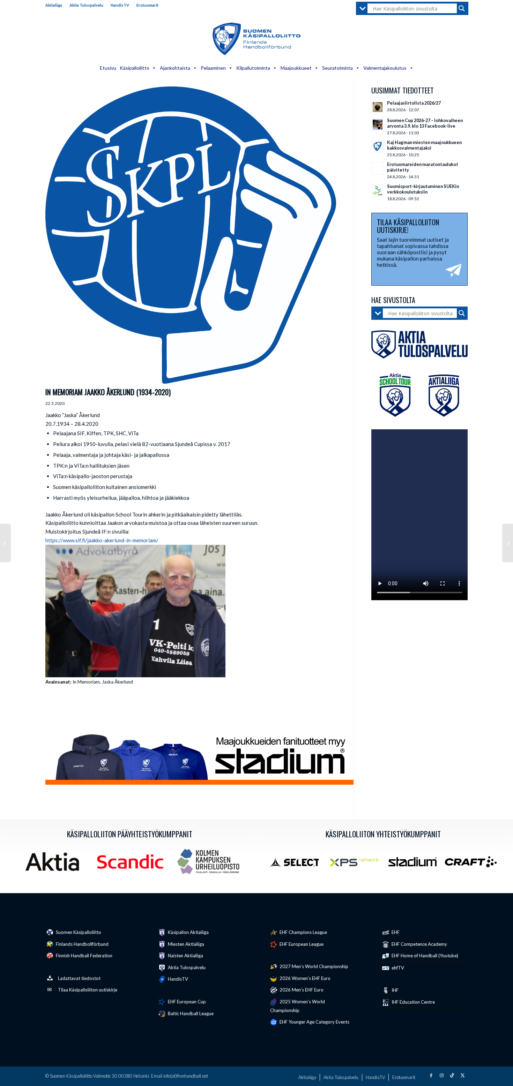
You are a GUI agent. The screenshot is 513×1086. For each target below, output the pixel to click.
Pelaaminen (213, 68)
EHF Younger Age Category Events (313, 1022)
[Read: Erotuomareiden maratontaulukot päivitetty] (377, 168)
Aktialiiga (53, 5)
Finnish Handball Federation (83, 955)
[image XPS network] (356, 864)
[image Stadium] (415, 864)
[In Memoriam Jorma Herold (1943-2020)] (507, 543)
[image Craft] (473, 864)
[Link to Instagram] (441, 1075)
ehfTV (397, 968)
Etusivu (108, 68)
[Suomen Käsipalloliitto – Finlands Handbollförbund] (257, 39)
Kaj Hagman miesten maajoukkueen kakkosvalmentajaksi (424, 145)
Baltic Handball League (190, 1013)
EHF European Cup (186, 1001)
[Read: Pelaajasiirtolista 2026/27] (377, 107)
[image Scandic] (133, 864)
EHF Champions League (302, 932)
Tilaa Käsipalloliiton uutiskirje (87, 990)
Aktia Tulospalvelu (86, 5)
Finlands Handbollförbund (82, 944)
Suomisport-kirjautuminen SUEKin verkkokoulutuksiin (423, 189)
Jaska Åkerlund (117, 682)
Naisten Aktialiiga (185, 955)
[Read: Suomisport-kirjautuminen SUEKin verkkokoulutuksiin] (377, 190)
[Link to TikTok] (452, 1075)
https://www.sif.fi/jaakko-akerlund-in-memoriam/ (101, 540)
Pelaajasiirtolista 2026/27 (414, 103)
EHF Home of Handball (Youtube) (424, 955)
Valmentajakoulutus (385, 68)
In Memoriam (86, 682)
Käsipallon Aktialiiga (188, 932)
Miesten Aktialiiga (185, 944)
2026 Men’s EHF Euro (301, 990)
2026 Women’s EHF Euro (304, 978)
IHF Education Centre (413, 1002)
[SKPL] (190, 235)
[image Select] (298, 864)
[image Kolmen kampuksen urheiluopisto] (211, 864)
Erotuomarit (147, 5)
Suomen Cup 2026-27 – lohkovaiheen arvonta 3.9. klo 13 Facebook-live (425, 123)
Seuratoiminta (337, 68)
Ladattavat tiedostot (79, 978)
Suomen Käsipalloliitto (78, 932)
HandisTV (120, 5)
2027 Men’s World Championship (313, 966)
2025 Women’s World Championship (297, 1006)
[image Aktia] (55, 864)
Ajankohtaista (175, 68)
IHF (395, 990)
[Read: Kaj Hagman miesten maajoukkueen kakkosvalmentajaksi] (377, 146)
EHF (395, 932)
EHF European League (301, 944)
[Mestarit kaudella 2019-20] (5, 543)
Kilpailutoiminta (253, 68)
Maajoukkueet (296, 68)
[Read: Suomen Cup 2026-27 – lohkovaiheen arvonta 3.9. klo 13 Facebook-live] (377, 124)
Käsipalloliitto (134, 68)
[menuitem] (55, 5)
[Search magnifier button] (462, 8)
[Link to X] (462, 1075)
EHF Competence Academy (419, 944)
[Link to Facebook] (431, 1075)
